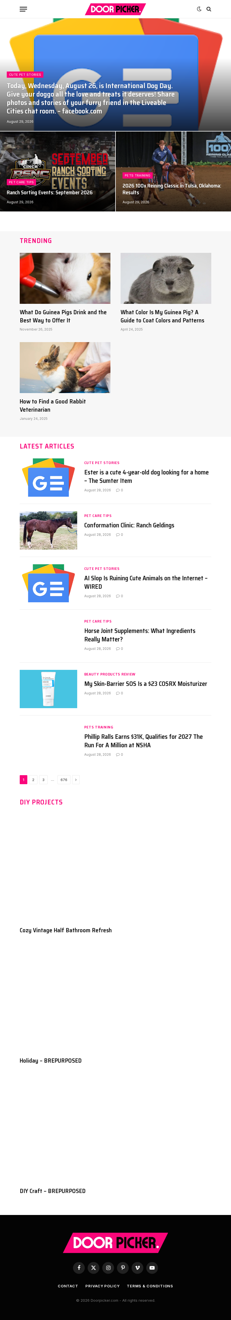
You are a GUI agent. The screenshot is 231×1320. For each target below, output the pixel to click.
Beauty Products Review (110, 674)
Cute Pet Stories (25, 75)
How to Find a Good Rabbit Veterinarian (53, 406)
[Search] (208, 9)
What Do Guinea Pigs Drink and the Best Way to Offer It (63, 316)
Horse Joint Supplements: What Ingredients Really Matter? (140, 635)
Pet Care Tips (21, 182)
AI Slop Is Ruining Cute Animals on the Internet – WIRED (146, 582)
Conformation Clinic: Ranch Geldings (129, 525)
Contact (68, 1286)
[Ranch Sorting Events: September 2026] (57, 171)
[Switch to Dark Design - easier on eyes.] (199, 9)
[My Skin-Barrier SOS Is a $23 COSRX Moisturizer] (48, 689)
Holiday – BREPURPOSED (51, 1061)
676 (64, 779)
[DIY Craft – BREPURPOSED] (115, 1129)
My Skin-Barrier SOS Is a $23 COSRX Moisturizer (145, 684)
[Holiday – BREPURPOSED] (115, 999)
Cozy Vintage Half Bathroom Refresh (66, 930)
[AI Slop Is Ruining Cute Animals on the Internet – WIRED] (48, 583)
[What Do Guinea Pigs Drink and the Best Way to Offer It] (65, 278)
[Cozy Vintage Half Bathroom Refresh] (115, 868)
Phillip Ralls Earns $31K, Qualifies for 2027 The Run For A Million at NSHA (143, 741)
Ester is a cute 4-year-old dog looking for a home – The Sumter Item (146, 476)
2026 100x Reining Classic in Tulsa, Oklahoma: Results (172, 189)
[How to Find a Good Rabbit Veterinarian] (65, 367)
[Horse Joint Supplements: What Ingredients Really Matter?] (48, 636)
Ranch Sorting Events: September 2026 (50, 192)
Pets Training (137, 175)
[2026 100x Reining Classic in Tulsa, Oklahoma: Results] (173, 171)
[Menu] (23, 9)
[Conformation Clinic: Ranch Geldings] (48, 530)
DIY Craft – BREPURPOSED (53, 1191)
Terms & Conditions (150, 1286)
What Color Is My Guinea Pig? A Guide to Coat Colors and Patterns (162, 316)
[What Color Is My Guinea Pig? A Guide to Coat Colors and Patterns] (166, 278)
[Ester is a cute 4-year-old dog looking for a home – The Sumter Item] (48, 477)
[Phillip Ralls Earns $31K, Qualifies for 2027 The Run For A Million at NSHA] (48, 742)
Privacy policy (102, 1286)
